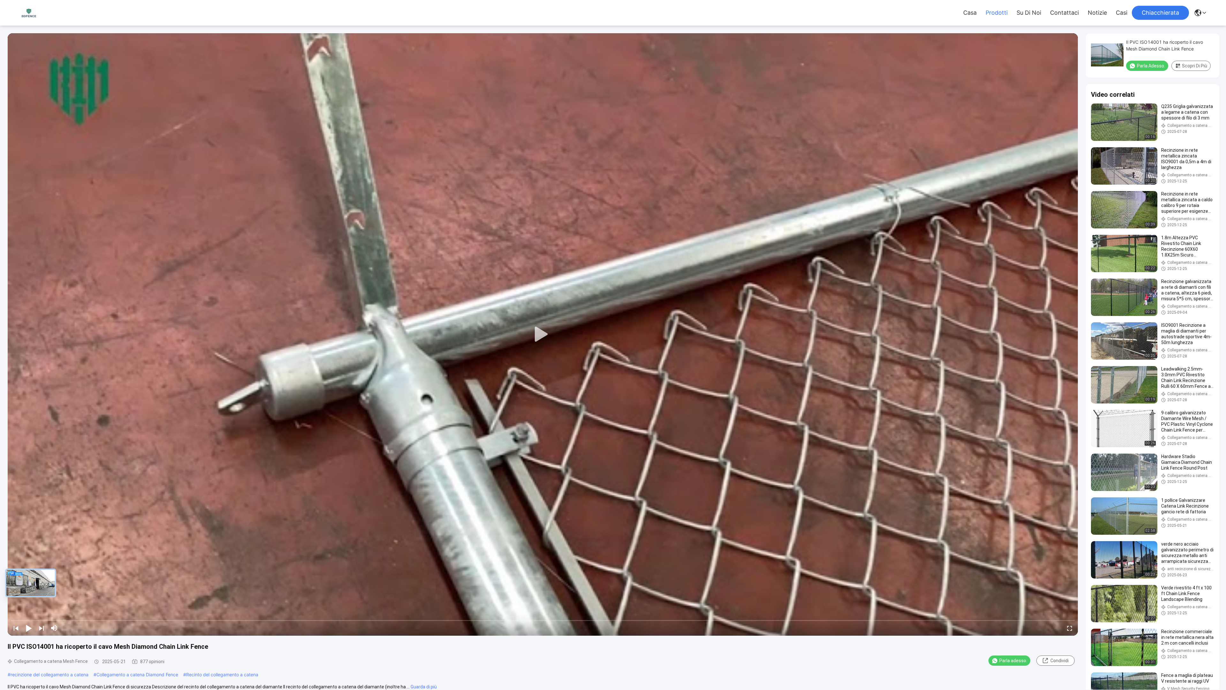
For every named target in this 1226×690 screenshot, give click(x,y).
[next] (41, 628)
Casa (970, 12)
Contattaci (1064, 12)
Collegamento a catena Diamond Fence (137, 674)
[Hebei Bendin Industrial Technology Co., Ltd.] (28, 12)
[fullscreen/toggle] (1069, 628)
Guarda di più (424, 686)
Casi (1121, 12)
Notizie (1097, 12)
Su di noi (1029, 12)
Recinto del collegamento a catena (222, 674)
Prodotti (997, 12)
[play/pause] (28, 628)
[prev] (16, 628)
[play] (543, 334)
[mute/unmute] (54, 628)
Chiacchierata (1160, 12)
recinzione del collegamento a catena (49, 674)
